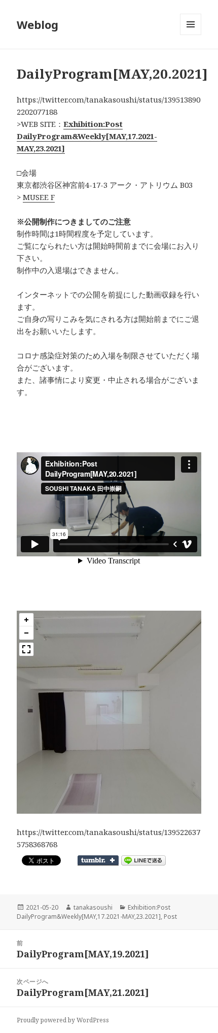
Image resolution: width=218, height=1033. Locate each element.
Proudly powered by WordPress (63, 1020)
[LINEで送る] (143, 860)
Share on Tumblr (98, 860)
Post (170, 916)
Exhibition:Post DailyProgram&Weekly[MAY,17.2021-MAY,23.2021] (93, 912)
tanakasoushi (93, 907)
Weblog (37, 24)
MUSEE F (39, 197)
